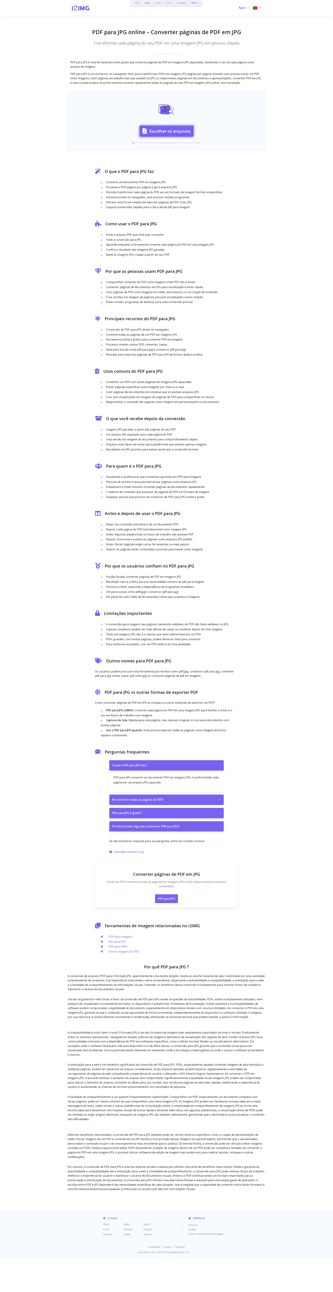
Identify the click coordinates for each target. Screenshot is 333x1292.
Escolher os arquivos (170, 131)
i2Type (126, 1234)
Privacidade (154, 1246)
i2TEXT (168, 3)
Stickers (148, 1234)
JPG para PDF (117, 942)
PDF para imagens (120, 937)
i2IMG (147, 3)
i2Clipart (148, 1229)
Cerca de (193, 1224)
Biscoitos (180, 1246)
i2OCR (158, 3)
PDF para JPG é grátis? (166, 813)
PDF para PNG (118, 946)
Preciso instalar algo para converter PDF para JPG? (166, 826)
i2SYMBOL (182, 3)
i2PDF (137, 3)
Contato (192, 1229)
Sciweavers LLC (176, 1252)
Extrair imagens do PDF (124, 951)
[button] (244, 7)
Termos (168, 1246)
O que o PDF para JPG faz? (166, 765)
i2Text (106, 1229)
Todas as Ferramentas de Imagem (205, 1233)
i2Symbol (128, 1229)
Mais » (195, 3)
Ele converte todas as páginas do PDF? (166, 799)
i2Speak (107, 1234)
